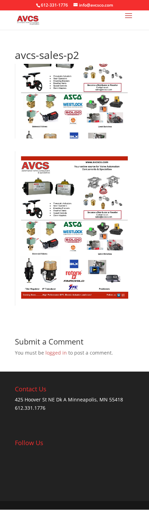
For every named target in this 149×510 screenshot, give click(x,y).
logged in (56, 352)
